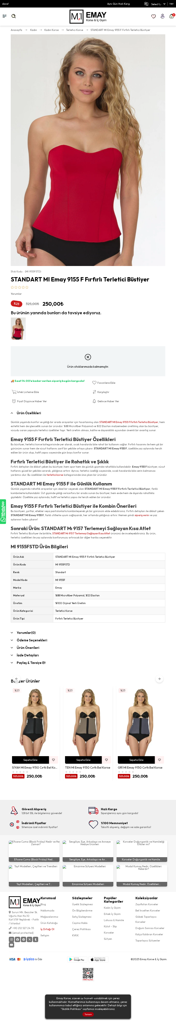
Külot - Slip (110, 926)
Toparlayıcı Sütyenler (147, 940)
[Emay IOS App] (98, 959)
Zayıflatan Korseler (146, 904)
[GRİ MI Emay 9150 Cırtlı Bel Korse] (141, 721)
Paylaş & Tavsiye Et (31, 663)
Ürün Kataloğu (49, 923)
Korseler (109, 932)
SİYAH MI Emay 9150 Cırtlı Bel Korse (35, 767)
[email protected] (22, 932)
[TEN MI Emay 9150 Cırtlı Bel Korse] (88, 721)
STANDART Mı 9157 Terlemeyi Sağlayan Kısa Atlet (81, 533)
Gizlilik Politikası (71, 1009)
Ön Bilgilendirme (82, 910)
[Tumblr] (35, 939)
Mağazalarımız (49, 916)
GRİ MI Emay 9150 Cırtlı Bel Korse (140, 767)
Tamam (88, 1014)
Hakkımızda (47, 910)
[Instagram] (11, 939)
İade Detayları (28, 655)
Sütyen (108, 938)
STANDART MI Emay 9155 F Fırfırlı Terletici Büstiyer (128, 422)
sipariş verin (142, 515)
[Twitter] (29, 939)
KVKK (75, 935)
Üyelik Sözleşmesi (82, 904)
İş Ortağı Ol (47, 929)
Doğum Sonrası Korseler (149, 928)
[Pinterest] (23, 939)
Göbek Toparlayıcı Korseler (145, 919)
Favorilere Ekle (53, 760)
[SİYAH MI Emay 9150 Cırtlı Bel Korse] (35, 721)
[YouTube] (11, 944)
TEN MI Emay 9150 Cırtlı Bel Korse (87, 767)
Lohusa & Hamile (114, 920)
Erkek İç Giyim (112, 914)
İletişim (45, 935)
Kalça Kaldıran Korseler (149, 934)
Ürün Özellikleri (29, 413)
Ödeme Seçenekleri (32, 640)
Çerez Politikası (81, 929)
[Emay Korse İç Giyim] (88, 17)
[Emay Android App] (77, 959)
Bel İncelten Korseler (147, 910)
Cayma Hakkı (80, 923)
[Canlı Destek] (3, 511)
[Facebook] (17, 939)
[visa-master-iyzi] (28, 959)
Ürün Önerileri (28, 648)
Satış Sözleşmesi (81, 916)
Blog (43, 904)
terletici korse (55, 474)
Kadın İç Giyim (112, 907)
